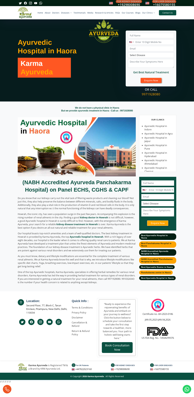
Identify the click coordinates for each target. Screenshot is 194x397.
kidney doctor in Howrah (94, 217)
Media (90, 12)
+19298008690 (129, 4)
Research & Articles (104, 12)
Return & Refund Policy (81, 332)
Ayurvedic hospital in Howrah (86, 236)
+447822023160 (83, 369)
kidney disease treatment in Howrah (77, 224)
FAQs (117, 12)
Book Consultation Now (117, 347)
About (47, 12)
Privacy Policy (79, 312)
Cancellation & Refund (79, 324)
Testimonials (80, 12)
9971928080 (151, 94)
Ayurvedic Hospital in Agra (158, 133)
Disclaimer (77, 317)
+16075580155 (164, 4)
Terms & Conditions (82, 307)
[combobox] (131, 42)
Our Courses (128, 12)
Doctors (55, 12)
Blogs (137, 12)
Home (40, 12)
